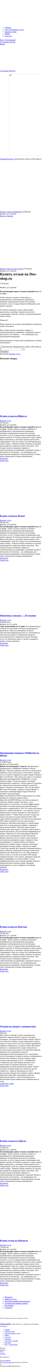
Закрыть (2, 1350)
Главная (3, 159)
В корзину (4, 352)
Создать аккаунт (5, 1360)
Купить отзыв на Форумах (13, 927)
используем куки (8, 1362)
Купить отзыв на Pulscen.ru (14, 1240)
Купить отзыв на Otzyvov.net (11, 269)
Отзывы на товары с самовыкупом (18, 1026)
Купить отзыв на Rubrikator (11, 212)
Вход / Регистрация (11, 1344)
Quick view (4, 461)
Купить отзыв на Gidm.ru (13, 1141)
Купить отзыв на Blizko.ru (13, 416)
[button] (4, 458)
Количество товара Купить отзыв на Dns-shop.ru (22, 347)
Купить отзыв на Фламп (12, 516)
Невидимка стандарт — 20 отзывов (18, 615)
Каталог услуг (13, 159)
